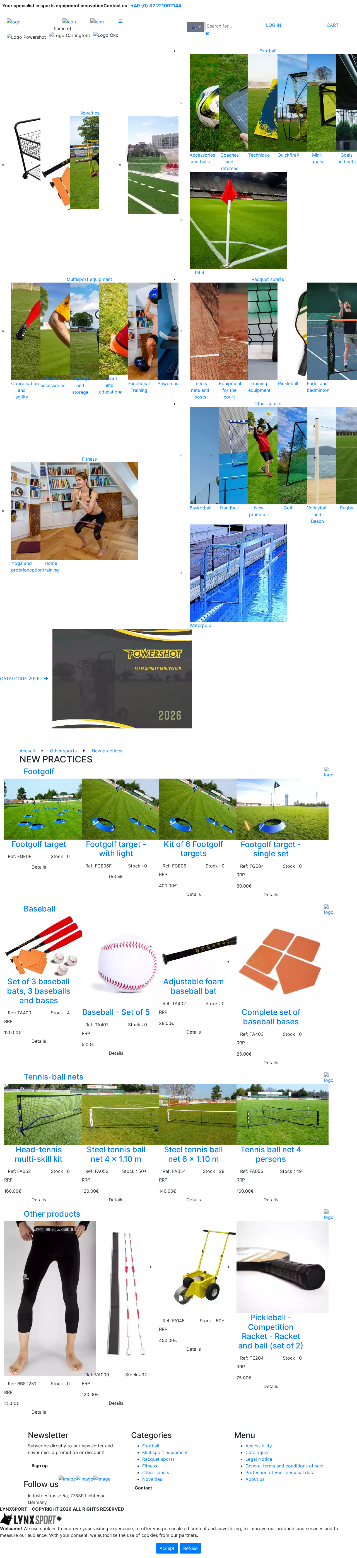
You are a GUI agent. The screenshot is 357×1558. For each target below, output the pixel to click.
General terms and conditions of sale (284, 1466)
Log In (273, 25)
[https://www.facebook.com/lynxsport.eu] (67, 1480)
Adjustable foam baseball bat (193, 986)
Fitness (89, 459)
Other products (52, 1214)
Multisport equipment (89, 279)
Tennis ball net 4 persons (270, 1154)
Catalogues (257, 1452)
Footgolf (39, 771)
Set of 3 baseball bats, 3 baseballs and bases (38, 991)
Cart (333, 25)
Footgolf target (38, 844)
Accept (167, 1548)
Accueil (27, 751)
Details (39, 867)
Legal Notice (258, 1459)
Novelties (89, 113)
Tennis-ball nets (53, 1076)
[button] (330, 773)
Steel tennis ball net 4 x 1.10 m (116, 1154)
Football (267, 51)
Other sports (267, 403)
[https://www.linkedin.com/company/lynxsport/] (84, 1480)
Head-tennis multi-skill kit (38, 1154)
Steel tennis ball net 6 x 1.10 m (193, 1154)
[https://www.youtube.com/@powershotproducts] (101, 1480)
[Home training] (89, 510)
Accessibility (258, 1445)
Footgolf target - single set (271, 849)
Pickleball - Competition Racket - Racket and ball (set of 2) (270, 1331)
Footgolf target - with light (116, 848)
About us (254, 1479)
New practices (107, 751)
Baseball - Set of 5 (116, 1012)
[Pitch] (238, 220)
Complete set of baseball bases (271, 1016)
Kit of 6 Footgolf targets (193, 848)
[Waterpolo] (238, 572)
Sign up (40, 1465)
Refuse (190, 1548)
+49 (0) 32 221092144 (156, 5)
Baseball (39, 908)
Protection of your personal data (280, 1472)
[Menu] (132, 21)
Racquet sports (268, 279)
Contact (143, 1488)
